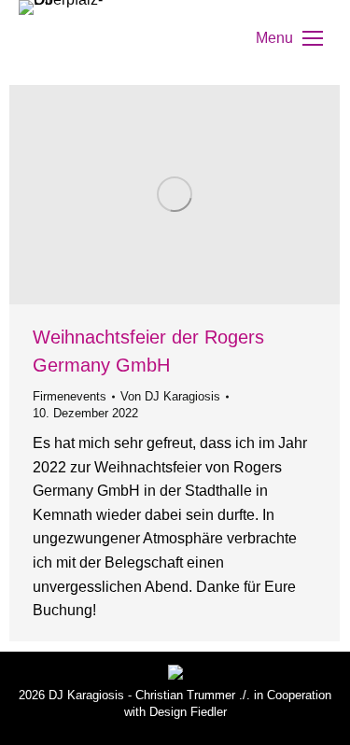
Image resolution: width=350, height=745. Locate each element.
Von (170, 396)
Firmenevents (69, 396)
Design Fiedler (188, 712)
